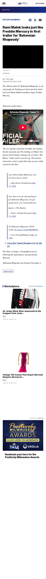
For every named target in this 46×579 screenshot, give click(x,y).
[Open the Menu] (4, 3)
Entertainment (12, 20)
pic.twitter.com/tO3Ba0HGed (26, 229)
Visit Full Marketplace (36, 286)
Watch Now (39, 3)
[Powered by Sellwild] (40, 418)
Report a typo (8, 271)
